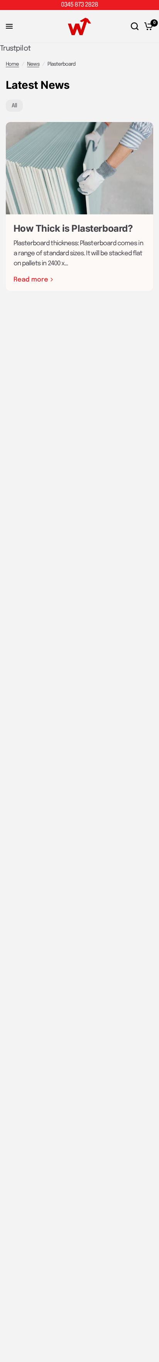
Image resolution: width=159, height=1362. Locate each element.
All (14, 106)
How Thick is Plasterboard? (73, 228)
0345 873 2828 (79, 5)
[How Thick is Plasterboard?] (80, 168)
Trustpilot (15, 48)
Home (12, 64)
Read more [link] (31, 280)
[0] (147, 26)
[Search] (134, 26)
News (33, 64)
